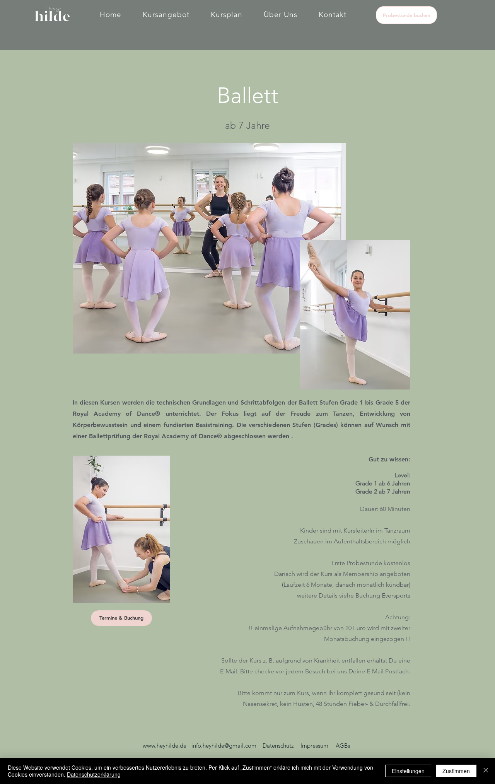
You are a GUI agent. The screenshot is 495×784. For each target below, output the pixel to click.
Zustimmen (456, 771)
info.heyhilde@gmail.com (223, 745)
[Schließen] (485, 771)
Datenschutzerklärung (94, 774)
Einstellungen (408, 771)
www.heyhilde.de (164, 745)
